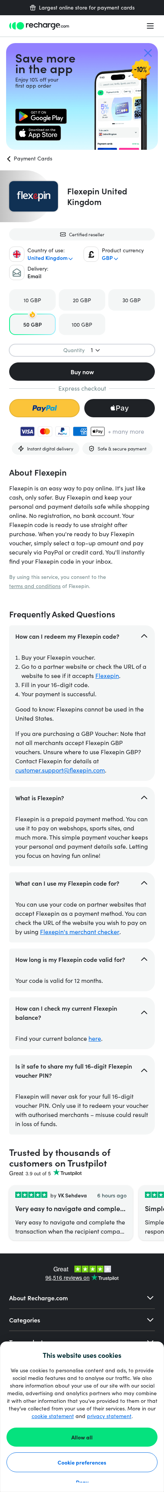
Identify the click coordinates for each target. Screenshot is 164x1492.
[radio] (32, 300)
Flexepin (107, 675)
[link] (41, 116)
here (94, 1038)
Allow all (82, 1437)
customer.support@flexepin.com (60, 770)
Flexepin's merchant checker (79, 932)
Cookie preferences (82, 1462)
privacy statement (109, 1416)
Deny (82, 1482)
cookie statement (53, 1416)
